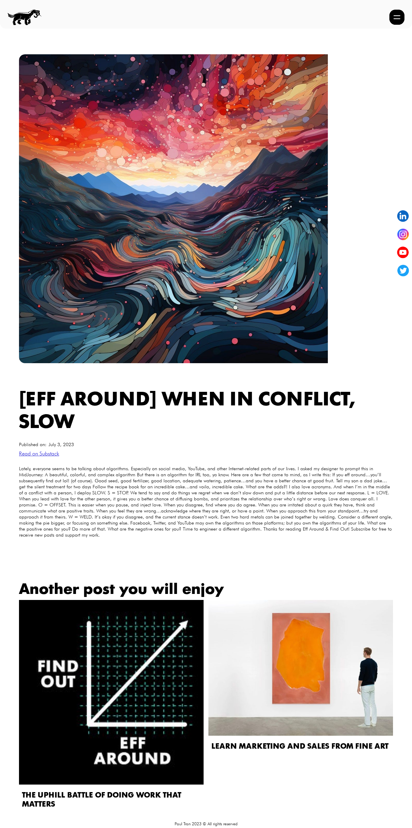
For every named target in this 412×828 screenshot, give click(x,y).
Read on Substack (39, 454)
